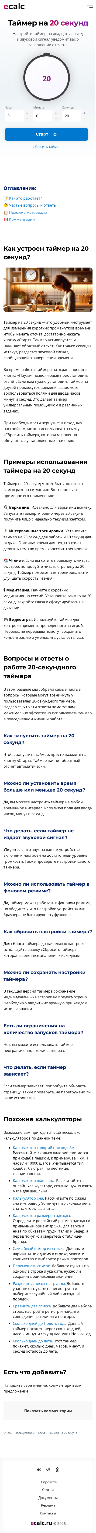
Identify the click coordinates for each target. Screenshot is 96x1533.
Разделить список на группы (39, 1283)
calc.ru (41, 1523)
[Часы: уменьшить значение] (27, 118)
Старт (46, 134)
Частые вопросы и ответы (33, 205)
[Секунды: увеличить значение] (84, 113)
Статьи (48, 1489)
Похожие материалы (28, 212)
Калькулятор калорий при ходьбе (43, 1147)
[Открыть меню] (89, 6)
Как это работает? (25, 198)
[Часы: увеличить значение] (27, 113)
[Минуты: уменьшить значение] (55, 118)
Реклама (48, 1505)
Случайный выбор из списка (39, 1248)
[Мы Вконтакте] (38, 1470)
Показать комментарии (48, 1410)
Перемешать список (31, 1265)
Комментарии (22, 219)
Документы (48, 1497)
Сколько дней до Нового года (39, 1323)
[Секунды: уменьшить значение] (84, 118)
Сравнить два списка (32, 1306)
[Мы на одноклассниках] (57, 1470)
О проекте (48, 1482)
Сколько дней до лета (32, 1341)
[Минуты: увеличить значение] (55, 113)
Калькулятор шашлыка (33, 1180)
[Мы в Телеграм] (48, 1470)
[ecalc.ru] (16, 6)
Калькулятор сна (28, 1198)
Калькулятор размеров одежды (41, 1215)
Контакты (48, 1513)
